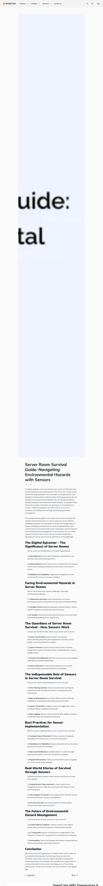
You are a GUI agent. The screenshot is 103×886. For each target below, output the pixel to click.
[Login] (92, 3)
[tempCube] (9, 3)
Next (73, 875)
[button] (87, 3)
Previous (31, 875)
